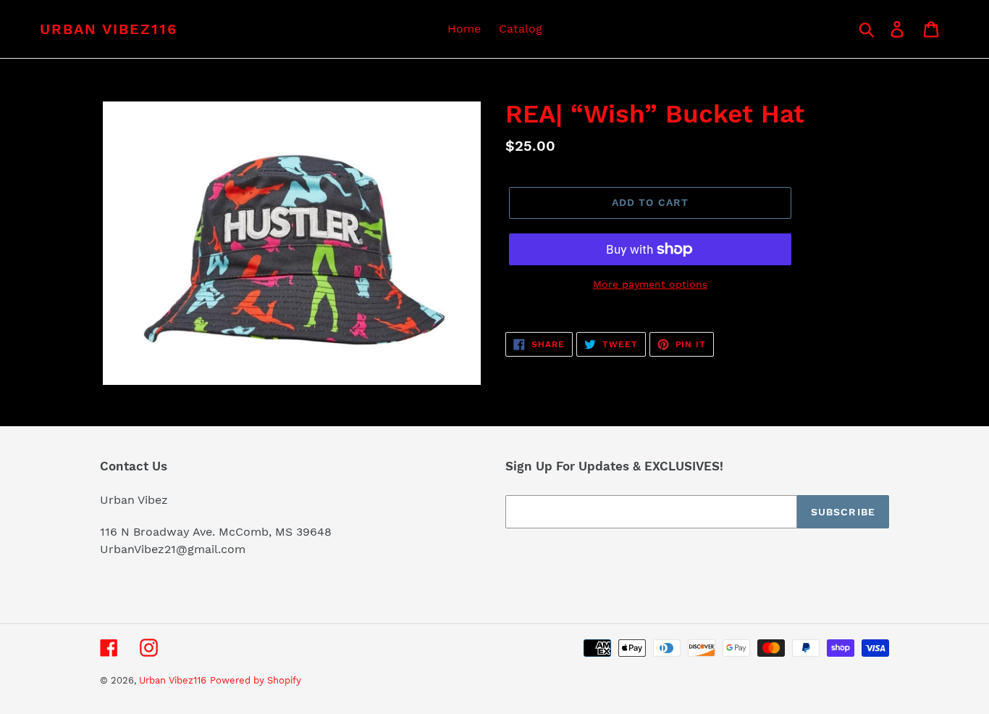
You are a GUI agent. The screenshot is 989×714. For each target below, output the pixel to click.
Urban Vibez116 (108, 29)
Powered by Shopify (255, 680)
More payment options (650, 284)
